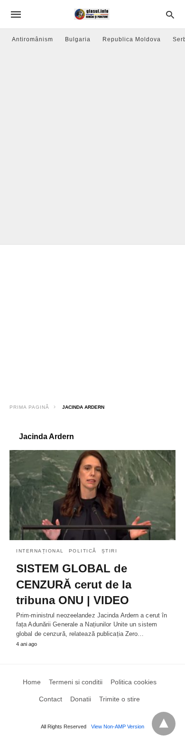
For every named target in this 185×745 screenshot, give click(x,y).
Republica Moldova (131, 39)
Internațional (40, 550)
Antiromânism (32, 39)
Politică (83, 550)
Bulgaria (78, 39)
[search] (170, 14)
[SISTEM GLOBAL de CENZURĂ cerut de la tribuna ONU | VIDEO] (92, 495)
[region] (92, 320)
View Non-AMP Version (117, 726)
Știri (110, 550)
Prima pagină (29, 407)
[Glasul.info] (92, 14)
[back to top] (164, 724)
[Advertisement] (92, 147)
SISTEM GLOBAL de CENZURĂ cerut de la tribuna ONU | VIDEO (73, 584)
